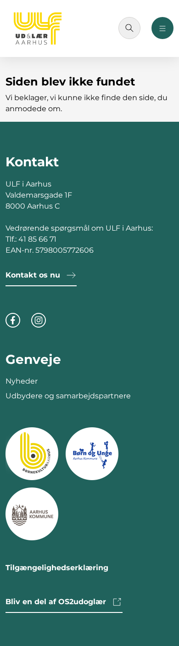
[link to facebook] (13, 319)
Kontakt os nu (33, 275)
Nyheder (22, 381)
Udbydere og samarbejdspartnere (68, 395)
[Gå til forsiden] (38, 28)
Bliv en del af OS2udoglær (56, 601)
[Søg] (129, 28)
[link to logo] (32, 453)
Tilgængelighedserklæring (57, 567)
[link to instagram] (38, 319)
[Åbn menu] (162, 28)
